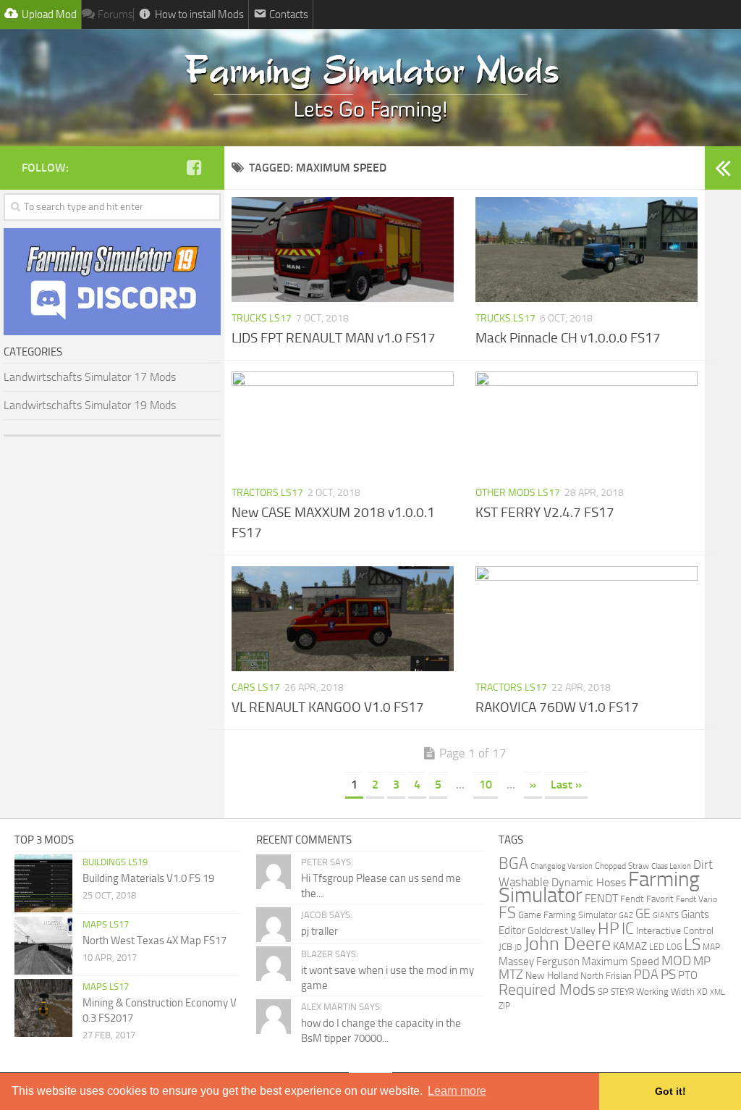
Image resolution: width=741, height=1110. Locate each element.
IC (628, 928)
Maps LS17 (105, 924)
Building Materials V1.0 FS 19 (148, 878)
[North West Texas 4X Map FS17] (43, 946)
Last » (566, 784)
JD (518, 947)
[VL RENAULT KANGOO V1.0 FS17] (343, 618)
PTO (688, 975)
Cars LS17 (256, 687)
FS (507, 912)
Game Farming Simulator (567, 914)
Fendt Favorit (647, 899)
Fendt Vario (696, 899)
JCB (505, 946)
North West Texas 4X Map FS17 (154, 940)
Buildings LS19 (115, 862)
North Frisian (606, 975)
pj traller (319, 931)
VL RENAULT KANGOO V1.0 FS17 (328, 707)
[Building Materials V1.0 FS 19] (43, 883)
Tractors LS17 (267, 493)
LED (656, 947)
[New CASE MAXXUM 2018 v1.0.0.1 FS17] (343, 423)
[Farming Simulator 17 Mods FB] (194, 167)
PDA (646, 975)
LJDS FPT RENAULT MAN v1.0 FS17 (334, 337)
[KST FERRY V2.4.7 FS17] (586, 423)
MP (702, 961)
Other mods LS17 (517, 493)
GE (643, 914)
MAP (711, 947)
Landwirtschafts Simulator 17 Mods (90, 377)
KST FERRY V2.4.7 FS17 (544, 512)
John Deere (567, 944)
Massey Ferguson (539, 961)
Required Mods (547, 989)
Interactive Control (675, 931)
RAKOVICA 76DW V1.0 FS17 (557, 707)
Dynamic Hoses (588, 882)
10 (485, 784)
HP (608, 928)
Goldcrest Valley (562, 931)
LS (692, 944)
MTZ (511, 975)
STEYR (622, 992)
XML (717, 992)
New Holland (551, 976)
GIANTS (666, 915)
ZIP (504, 1005)
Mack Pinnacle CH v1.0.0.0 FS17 (568, 337)
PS (668, 975)
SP (603, 991)
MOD (676, 961)
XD (702, 992)
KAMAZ (630, 946)
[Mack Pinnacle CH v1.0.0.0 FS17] (586, 249)
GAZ (626, 915)
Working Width (665, 991)
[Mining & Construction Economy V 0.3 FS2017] (43, 1008)
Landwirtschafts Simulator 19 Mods (90, 405)
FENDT (601, 898)
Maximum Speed (620, 961)
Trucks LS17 (262, 318)
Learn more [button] (457, 1091)
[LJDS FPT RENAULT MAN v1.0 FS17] (343, 249)
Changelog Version (561, 866)
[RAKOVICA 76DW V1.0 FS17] (586, 618)
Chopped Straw (622, 866)
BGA (513, 863)
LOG (674, 947)
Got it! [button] (670, 1091)
